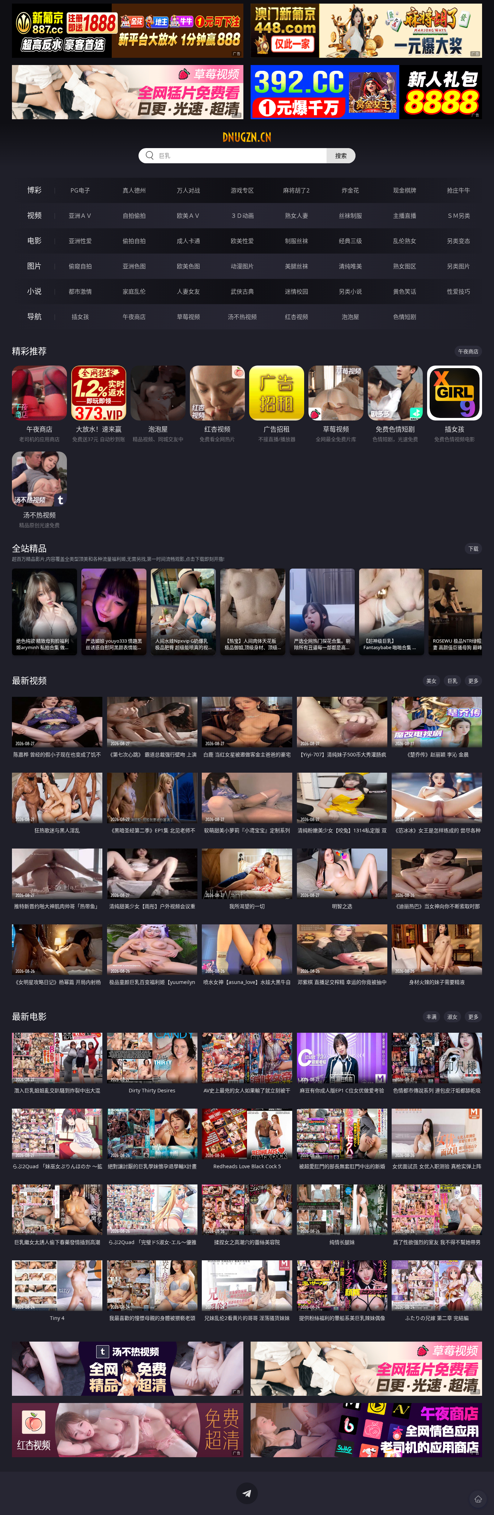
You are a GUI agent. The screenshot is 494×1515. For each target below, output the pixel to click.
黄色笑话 (404, 291)
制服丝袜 (296, 241)
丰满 (431, 1016)
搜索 (341, 156)
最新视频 (29, 680)
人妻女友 (188, 291)
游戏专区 (242, 190)
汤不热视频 (242, 317)
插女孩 (80, 317)
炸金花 (350, 190)
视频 (34, 215)
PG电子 (80, 190)
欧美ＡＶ (188, 216)
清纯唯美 (350, 266)
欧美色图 (188, 266)
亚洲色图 (134, 266)
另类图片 (458, 266)
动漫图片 (242, 266)
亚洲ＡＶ (80, 216)
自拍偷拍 (134, 216)
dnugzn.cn (247, 137)
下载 (473, 548)
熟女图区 (404, 266)
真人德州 (134, 190)
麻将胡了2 (296, 190)
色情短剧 (404, 317)
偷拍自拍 (134, 241)
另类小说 (350, 291)
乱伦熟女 (404, 241)
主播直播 (404, 216)
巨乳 (452, 680)
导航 (34, 316)
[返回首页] (478, 1499)
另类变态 (458, 241)
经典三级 (350, 241)
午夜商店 (134, 317)
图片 (34, 266)
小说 (34, 291)
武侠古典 (242, 291)
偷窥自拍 (80, 266)
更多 (473, 680)
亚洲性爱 (80, 241)
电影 (34, 241)
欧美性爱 (242, 241)
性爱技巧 (458, 291)
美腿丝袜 (296, 266)
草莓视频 (188, 317)
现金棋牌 (404, 190)
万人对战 (188, 190)
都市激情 (80, 291)
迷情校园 (296, 291)
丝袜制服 (350, 216)
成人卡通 (188, 241)
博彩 (34, 190)
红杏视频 (296, 317)
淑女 (452, 1016)
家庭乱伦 (134, 291)
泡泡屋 (350, 317)
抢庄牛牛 (458, 190)
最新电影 (29, 1016)
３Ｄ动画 (242, 216)
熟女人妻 (296, 216)
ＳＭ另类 (458, 216)
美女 (431, 680)
